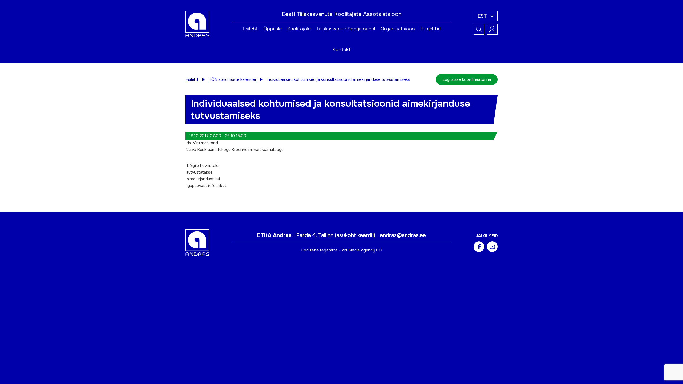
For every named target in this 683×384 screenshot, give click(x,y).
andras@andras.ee (403, 235)
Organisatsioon (397, 29)
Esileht (250, 29)
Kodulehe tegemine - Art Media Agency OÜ (341, 250)
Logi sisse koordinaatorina (466, 79)
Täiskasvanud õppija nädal (345, 29)
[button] (486, 16)
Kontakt (341, 50)
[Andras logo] (197, 23)
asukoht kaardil (355, 235)
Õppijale (272, 29)
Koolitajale (299, 29)
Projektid (430, 29)
